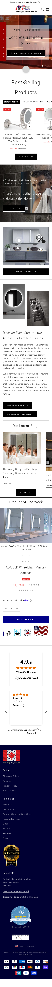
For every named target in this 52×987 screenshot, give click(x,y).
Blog (5, 838)
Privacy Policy (10, 786)
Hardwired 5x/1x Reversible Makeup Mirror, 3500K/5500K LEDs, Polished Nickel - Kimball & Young (18, 139)
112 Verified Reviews (26, 672)
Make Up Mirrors (11, 102)
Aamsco (26, 561)
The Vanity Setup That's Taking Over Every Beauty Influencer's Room (20, 473)
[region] (26, 42)
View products (26, 271)
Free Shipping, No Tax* (3, 41)
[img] (26, 667)
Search (6, 828)
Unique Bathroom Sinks (33, 101)
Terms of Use (9, 790)
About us (7, 804)
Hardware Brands (20, 414)
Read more (8, 483)
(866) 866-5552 (30, 897)
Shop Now (26, 156)
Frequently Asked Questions (17, 814)
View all (26, 492)
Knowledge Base (11, 819)
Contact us (8, 809)
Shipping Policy (11, 776)
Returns (7, 781)
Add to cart (26, 619)
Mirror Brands (17, 405)
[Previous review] (6, 711)
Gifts (5, 823)
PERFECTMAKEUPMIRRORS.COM (33, 952)
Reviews (7, 833)
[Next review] (46, 711)
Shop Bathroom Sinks (26, 53)
